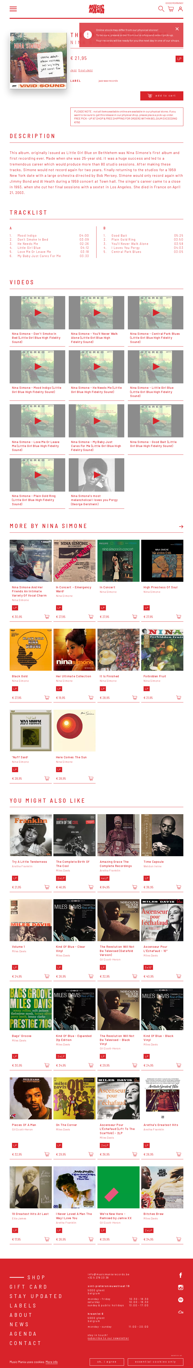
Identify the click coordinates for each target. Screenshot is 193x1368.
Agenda (24, 1333)
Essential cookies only (155, 1361)
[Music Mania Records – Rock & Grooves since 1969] (97, 9)
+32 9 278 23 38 (98, 1277)
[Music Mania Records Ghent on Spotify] (180, 1299)
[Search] (161, 9)
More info (52, 1362)
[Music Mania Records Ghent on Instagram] (180, 1287)
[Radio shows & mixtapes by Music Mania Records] (180, 1312)
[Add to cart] (46, 616)
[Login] (180, 9)
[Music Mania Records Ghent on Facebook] (180, 1275)
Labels (23, 1305)
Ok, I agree (107, 1361)
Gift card (29, 1286)
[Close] (177, 28)
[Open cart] (171, 9)
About (21, 1314)
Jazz (73, 70)
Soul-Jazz (85, 70)
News (20, 1324)
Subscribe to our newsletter (108, 1338)
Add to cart (166, 95)
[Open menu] (13, 9)
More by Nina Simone (49, 526)
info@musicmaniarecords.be (109, 1274)
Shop (37, 1277)
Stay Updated (36, 1296)
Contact (26, 1343)
